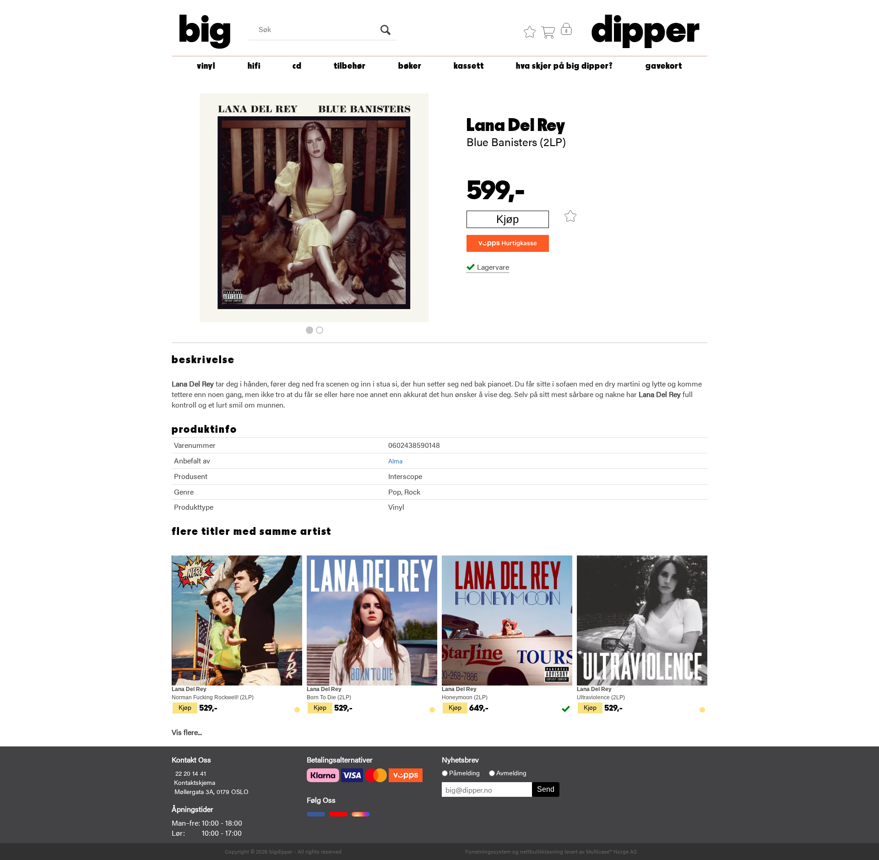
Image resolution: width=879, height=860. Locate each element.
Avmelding (511, 773)
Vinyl (206, 66)
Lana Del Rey (516, 125)
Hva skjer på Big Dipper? (564, 66)
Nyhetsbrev (460, 759)
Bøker (410, 66)
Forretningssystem (488, 851)
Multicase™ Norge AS (611, 851)
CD (297, 66)
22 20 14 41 (190, 773)
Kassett (469, 66)
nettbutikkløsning (541, 851)
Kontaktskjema (194, 782)
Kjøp (507, 219)
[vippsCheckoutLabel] (508, 243)
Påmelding (464, 773)
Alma (395, 460)
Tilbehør (350, 66)
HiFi (254, 66)
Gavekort (664, 66)
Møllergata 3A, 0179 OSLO (211, 791)
